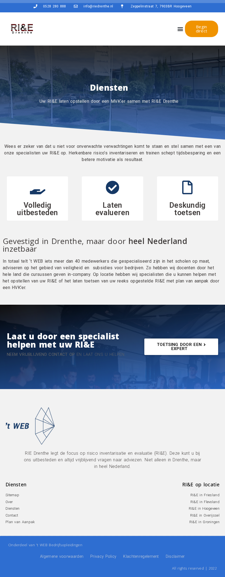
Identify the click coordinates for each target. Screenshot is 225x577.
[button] (180, 29)
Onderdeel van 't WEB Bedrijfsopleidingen (45, 544)
